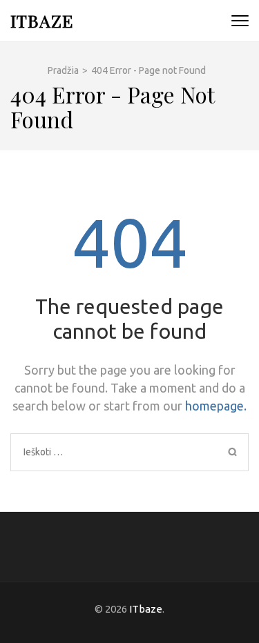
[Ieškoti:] (103, 452)
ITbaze (41, 20)
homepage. (216, 406)
